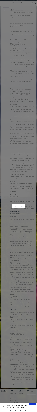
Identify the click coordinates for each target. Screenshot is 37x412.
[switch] (15, 410)
